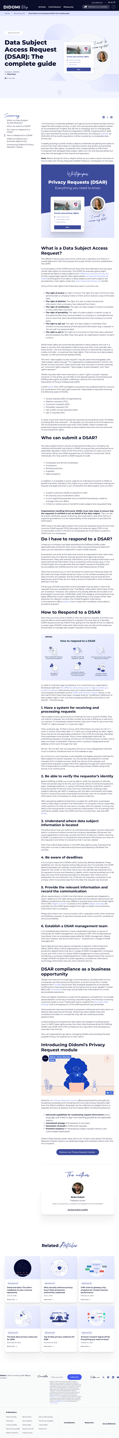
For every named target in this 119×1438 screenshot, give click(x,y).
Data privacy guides (13, 1429)
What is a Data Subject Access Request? (17, 121)
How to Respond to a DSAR (20, 135)
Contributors (54, 7)
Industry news (27, 1433)
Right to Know (59, 904)
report (51, 387)
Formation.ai (56, 989)
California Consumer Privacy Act (94, 274)
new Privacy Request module (63, 1100)
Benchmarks (26, 1417)
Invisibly (57, 985)
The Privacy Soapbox (46, 1421)
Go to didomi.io (109, 1424)
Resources (68, 7)
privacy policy (54, 1403)
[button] (110, 2)
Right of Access (97, 904)
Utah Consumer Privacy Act (88, 281)
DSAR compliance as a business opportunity (17, 140)
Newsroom (43, 1429)
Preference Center (55, 1396)
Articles (42, 7)
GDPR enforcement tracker (85, 693)
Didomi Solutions (12, 1433)
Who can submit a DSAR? (19, 126)
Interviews (9, 1421)
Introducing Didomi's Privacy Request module (20, 145)
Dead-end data (11, 1417)
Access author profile (78, 1210)
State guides (26, 1425)
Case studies (43, 1425)
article (44, 813)
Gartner (104, 134)
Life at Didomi (27, 1421)
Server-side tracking (46, 1417)
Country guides (11, 1425)
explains (66, 601)
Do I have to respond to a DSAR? (18, 130)
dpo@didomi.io (59, 1401)
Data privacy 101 (19, 13)
